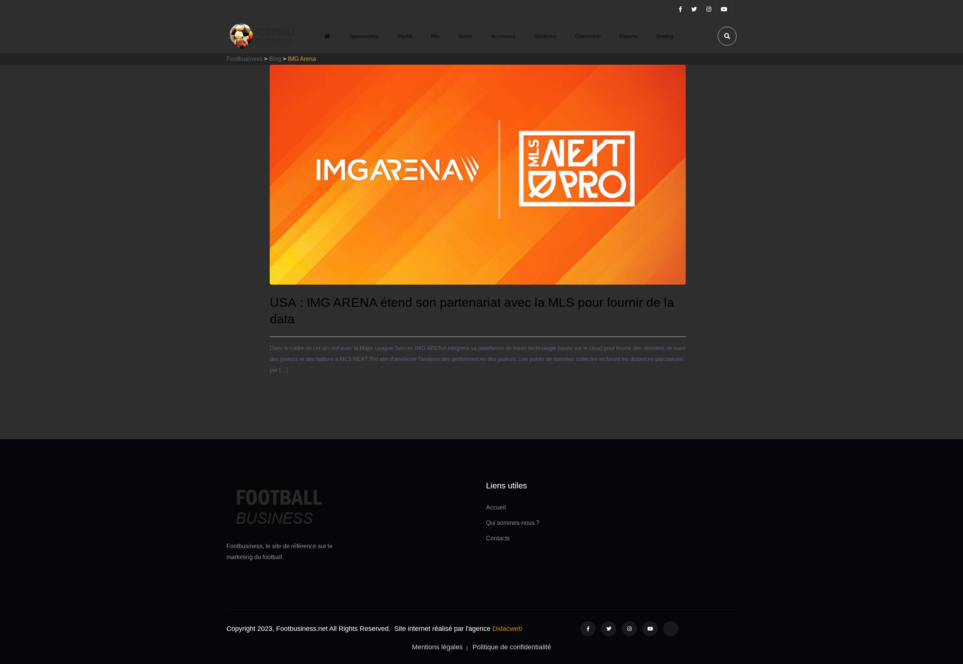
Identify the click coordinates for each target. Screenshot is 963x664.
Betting (664, 36)
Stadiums (545, 36)
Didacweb (507, 628)
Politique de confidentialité (511, 647)
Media (405, 36)
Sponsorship (364, 36)
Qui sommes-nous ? (512, 523)
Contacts (498, 538)
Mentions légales (437, 647)
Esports (629, 36)
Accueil (496, 507)
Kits (435, 36)
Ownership (588, 36)
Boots (465, 36)
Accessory (503, 36)
